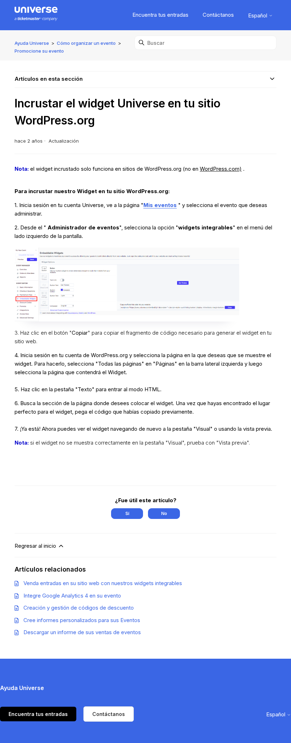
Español (258, 15)
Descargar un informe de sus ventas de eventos (82, 632)
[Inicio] (36, 15)
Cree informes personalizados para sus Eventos (81, 620)
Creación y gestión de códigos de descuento (78, 607)
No (164, 513)
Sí (127, 513)
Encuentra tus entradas (160, 14)
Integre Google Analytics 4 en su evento (72, 595)
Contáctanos (218, 14)
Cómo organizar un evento (86, 43)
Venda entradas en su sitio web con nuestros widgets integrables (102, 583)
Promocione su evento (39, 51)
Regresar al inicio (36, 545)
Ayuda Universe (32, 43)
